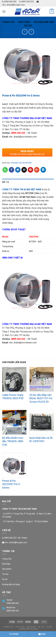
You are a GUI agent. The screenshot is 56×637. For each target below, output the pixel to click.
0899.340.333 (27, 1)
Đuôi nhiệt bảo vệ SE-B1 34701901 (41, 439)
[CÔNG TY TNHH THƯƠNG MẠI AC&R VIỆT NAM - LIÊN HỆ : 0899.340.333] (28, 12)
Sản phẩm (24, 22)
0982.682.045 (10, 1)
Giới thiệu (6, 564)
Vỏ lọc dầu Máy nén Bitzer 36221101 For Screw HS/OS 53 (40, 398)
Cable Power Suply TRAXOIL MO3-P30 (12, 396)
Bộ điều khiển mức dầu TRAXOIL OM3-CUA (13, 441)
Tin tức (5, 574)
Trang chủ (8, 22)
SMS (43, 634)
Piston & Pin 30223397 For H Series (11, 484)
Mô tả (5, 182)
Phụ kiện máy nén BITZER (21, 163)
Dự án (4, 579)
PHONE (15, 634)
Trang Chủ (6, 559)
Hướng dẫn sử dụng (11, 584)
